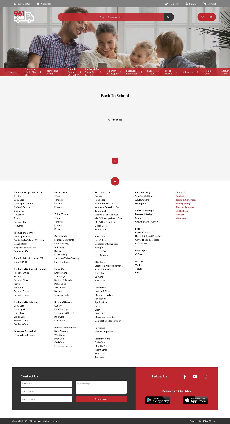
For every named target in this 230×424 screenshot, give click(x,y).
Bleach (57, 251)
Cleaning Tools (61, 295)
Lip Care (99, 276)
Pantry (17, 218)
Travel (17, 283)
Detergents (188, 72)
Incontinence (101, 349)
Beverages (141, 250)
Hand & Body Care (104, 269)
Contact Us (24, 3)
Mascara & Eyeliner (104, 295)
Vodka (138, 265)
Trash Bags (59, 276)
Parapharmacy (142, 192)
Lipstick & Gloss (102, 291)
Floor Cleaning (61, 243)
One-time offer (21, 251)
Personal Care (21, 222)
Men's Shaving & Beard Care (108, 218)
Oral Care (59, 342)
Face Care (100, 280)
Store (12, 72)
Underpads (140, 203)
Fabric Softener (61, 262)
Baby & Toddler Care (65, 327)
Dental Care (101, 225)
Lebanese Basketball (131, 72)
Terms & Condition (186, 199)
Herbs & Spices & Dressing (148, 236)
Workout (18, 287)
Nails (97, 306)
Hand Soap (100, 199)
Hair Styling (100, 251)
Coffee (138, 254)
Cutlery (58, 305)
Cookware (59, 320)
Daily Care (100, 342)
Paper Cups (60, 283)
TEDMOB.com (209, 421)
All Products (115, 119)
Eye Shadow (101, 302)
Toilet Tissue (168, 72)
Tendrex (58, 199)
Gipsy (57, 196)
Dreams (58, 203)
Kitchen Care (60, 272)
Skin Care (100, 262)
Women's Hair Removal (106, 214)
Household (19, 214)
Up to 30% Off (21, 262)
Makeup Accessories (105, 317)
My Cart (212, 3)
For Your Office (21, 272)
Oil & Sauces (141, 243)
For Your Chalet (21, 280)
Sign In (192, 3)
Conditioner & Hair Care (106, 244)
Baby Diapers (61, 331)
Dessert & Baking (143, 214)
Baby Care (19, 199)
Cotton (98, 196)
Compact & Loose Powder (108, 320)
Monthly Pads (101, 346)
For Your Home (21, 295)
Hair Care (100, 236)
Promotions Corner (52, 72)
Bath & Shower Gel (104, 203)
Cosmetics (19, 211)
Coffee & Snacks (22, 207)
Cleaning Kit (20, 309)
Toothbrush (100, 211)
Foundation (100, 298)
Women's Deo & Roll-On (107, 207)
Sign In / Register (185, 207)
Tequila (138, 268)
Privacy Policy (183, 203)
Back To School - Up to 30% (73, 72)
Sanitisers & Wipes (144, 196)
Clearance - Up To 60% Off (31, 72)
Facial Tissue (151, 72)
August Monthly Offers (25, 247)
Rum (137, 272)
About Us (46, 3)
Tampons (99, 357)
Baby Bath (59, 338)
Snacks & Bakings (144, 210)
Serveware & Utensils (64, 313)
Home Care (208, 72)
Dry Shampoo (101, 255)
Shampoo (99, 247)
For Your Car (20, 276)
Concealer (100, 313)
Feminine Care (21, 324)
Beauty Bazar (20, 244)
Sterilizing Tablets (63, 346)
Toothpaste (100, 229)
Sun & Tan (99, 273)
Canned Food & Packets (147, 239)
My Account (182, 218)
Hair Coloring (101, 240)
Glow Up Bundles (22, 236)
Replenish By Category (112, 72)
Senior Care (19, 316)
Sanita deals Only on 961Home (29, 240)
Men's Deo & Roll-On (105, 222)
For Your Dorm (21, 291)
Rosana (58, 207)
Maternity (100, 353)
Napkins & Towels (63, 280)
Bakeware (59, 316)
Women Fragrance (104, 331)
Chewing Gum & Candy (146, 221)
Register (174, 3)
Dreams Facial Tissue (24, 335)
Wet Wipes (59, 335)
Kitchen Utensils (63, 302)
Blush (97, 309)
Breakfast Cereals (144, 232)
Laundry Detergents (64, 239)
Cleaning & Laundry (23, 203)
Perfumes (18, 225)
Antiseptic (59, 247)
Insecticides (60, 287)
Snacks (138, 218)
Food (137, 228)
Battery (58, 291)
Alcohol (17, 196)
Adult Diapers (142, 199)
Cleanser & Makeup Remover (109, 265)
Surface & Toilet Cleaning (66, 258)
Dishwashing (60, 254)
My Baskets (182, 211)
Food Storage (61, 309)
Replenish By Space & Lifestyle (92, 72)
